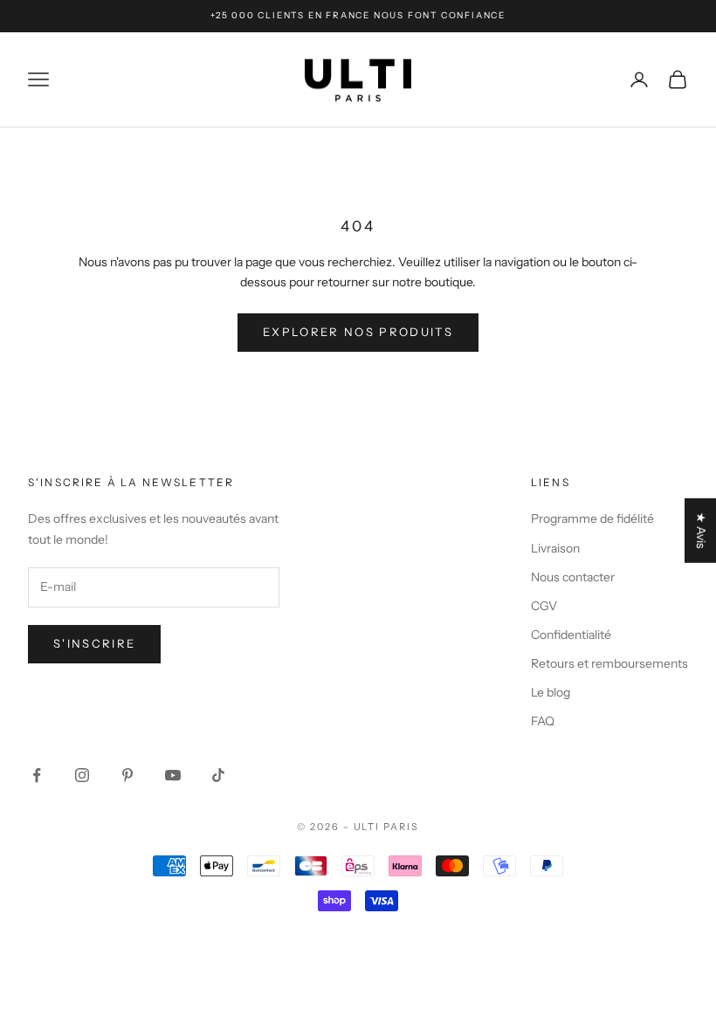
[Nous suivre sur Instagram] (82, 775)
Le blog (550, 692)
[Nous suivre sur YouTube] (173, 775)
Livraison (555, 548)
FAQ (542, 721)
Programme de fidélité (592, 518)
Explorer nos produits (358, 332)
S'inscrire (94, 643)
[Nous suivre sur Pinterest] (127, 775)
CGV (544, 606)
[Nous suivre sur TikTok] (218, 775)
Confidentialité (571, 634)
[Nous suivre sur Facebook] (36, 775)
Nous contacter (573, 577)
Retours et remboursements (609, 663)
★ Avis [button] (701, 530)
